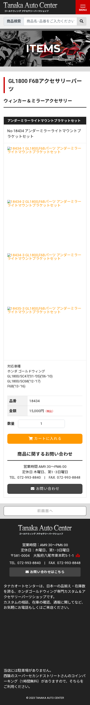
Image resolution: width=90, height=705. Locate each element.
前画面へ (45, 511)
